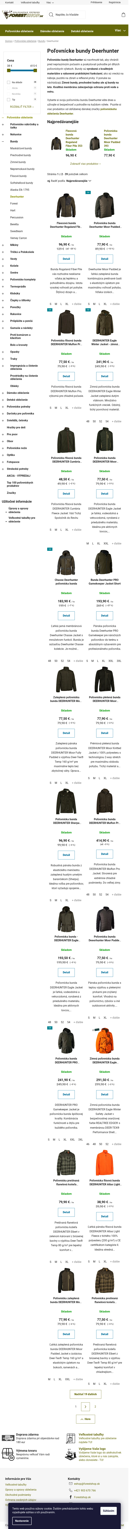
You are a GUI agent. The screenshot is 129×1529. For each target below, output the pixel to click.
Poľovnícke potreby (18, 406)
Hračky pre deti (16, 427)
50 (94, 421)
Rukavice (15, 314)
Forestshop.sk (82, 1497)
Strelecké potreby (17, 468)
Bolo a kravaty (19, 345)
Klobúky (15, 293)
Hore (88, 1419)
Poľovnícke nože (17, 448)
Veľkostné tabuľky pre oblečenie (22, 519)
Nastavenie (22, 1520)
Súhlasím (108, 1510)
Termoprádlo (18, 286)
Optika (11, 455)
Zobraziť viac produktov (84, 163)
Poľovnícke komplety (23, 279)
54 (107, 421)
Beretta (14, 224)
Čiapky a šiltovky (20, 300)
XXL (106, 543)
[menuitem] (19, 31)
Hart (12, 210)
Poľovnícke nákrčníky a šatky (24, 126)
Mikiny (14, 245)
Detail (66, 258)
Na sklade (24, 82)
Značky (11, 492)
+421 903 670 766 (85, 1490)
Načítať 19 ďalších (85, 1394)
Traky (13, 358)
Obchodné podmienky (18, 1494)
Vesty (13, 258)
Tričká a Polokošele (22, 252)
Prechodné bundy (20, 155)
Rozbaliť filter (20, 106)
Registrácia (115, 2)
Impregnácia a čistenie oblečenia (24, 367)
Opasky (14, 351)
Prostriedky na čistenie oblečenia (24, 377)
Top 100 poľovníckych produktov (20, 484)
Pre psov (12, 434)
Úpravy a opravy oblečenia (18, 510)
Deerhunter (17, 196)
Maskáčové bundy (21, 148)
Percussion (16, 217)
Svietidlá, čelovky (17, 420)
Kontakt (9, 2)
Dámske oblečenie (18, 392)
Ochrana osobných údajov (20, 1499)
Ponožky (15, 307)
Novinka (24, 94)
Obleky (14, 386)
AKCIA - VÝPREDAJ (18, 475)
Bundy (14, 141)
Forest (14, 203)
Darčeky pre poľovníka (20, 413)
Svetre (14, 272)
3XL (119, 661)
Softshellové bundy (21, 182)
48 (87, 421)
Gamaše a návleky (21, 328)
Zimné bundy (18, 162)
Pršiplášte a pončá (21, 321)
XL (67, 304)
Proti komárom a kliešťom (20, 336)
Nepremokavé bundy (22, 169)
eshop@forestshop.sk (87, 1483)
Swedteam (16, 231)
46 (87, 1144)
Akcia (24, 88)
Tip (24, 99)
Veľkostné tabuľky (30, 2)
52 (100, 421)
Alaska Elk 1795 (19, 189)
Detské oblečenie (17, 399)
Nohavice (16, 134)
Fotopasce (13, 462)
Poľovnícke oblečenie (20, 117)
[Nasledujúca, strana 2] (85, 1406)
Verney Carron (18, 238)
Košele (14, 265)
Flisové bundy (18, 176)
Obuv (10, 441)
